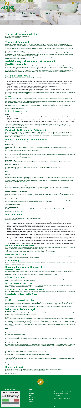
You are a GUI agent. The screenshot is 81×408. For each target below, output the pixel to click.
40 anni (31, 399)
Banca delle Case (62, 406)
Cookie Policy (58, 262)
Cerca (44, 3)
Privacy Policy (20, 168)
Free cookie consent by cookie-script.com (12, 405)
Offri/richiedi (51, 3)
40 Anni (59, 3)
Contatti (66, 3)
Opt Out (27, 181)
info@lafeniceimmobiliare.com (32, 39)
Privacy (53, 406)
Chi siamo (37, 3)
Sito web (56, 406)
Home (30, 3)
